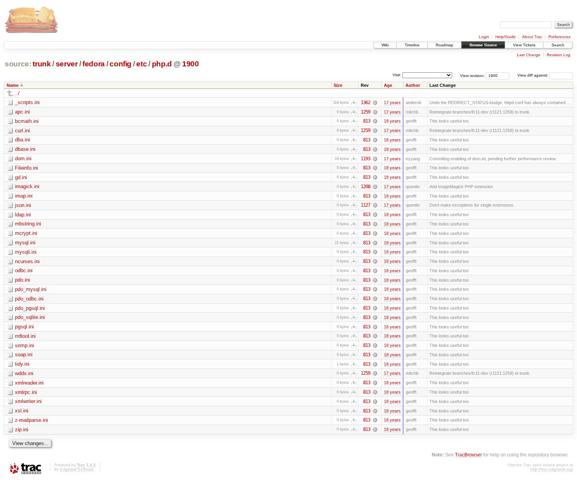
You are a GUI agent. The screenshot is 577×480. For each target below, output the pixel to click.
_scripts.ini (27, 102)
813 (366, 121)
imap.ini (24, 196)
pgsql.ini (24, 327)
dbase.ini (25, 149)
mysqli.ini (26, 252)
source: (18, 64)
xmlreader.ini (29, 383)
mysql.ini (25, 242)
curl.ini (22, 131)
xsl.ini (21, 411)
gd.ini (21, 177)
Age (388, 85)
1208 (365, 186)
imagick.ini (27, 186)
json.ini (23, 205)
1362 (365, 102)
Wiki (385, 45)
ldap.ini (23, 215)
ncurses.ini (27, 261)
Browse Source (483, 45)
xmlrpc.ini (26, 392)
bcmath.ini (26, 121)
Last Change (528, 55)
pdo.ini (22, 280)
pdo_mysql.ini (30, 289)
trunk (42, 64)
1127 (365, 205)
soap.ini (24, 354)
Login (484, 37)
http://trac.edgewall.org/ (551, 469)
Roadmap (444, 45)
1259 (365, 112)
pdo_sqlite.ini (30, 317)
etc (141, 64)
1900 (190, 64)
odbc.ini (24, 270)
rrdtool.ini (25, 336)
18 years (392, 121)
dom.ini (23, 158)
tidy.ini (22, 364)
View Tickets (524, 45)
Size (338, 85)
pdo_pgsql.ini (30, 308)
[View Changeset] (375, 102)
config (120, 64)
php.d (162, 64)
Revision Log (558, 55)
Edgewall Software (77, 469)
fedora (93, 64)
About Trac (532, 37)
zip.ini (21, 429)
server (67, 64)
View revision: (472, 75)
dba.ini (22, 140)
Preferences (559, 37)
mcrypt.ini (26, 233)
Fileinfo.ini (26, 168)
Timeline (412, 45)
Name (12, 85)
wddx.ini (24, 373)
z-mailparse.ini (31, 420)
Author (412, 85)
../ (17, 93)
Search (557, 45)
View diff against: (533, 75)
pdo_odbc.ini (29, 299)
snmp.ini (24, 345)
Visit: (397, 75)
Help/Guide (505, 37)
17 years (392, 102)
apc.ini (22, 112)
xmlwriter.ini (28, 401)
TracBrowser (468, 454)
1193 (365, 158)
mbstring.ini (28, 224)
